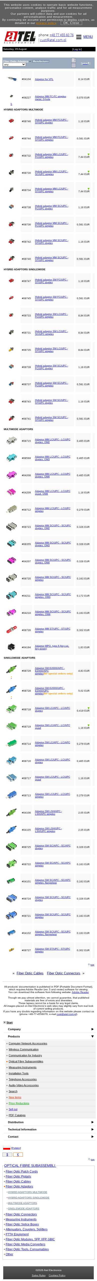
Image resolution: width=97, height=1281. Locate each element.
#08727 (26, 950)
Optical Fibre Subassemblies (26, 1061)
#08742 (26, 241)
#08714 (26, 743)
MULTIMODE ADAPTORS (22, 1203)
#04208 (26, 475)
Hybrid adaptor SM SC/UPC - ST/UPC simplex (51, 418)
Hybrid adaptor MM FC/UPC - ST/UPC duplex (51, 121)
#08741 (26, 418)
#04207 (26, 561)
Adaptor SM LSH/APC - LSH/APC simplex (48, 812)
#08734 (26, 190)
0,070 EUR (83, 97)
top (92, 964)
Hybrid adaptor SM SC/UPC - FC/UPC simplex (51, 384)
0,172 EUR (83, 595)
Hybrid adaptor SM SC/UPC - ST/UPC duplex (51, 401)
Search (13, 1091)
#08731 (26, 332)
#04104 (26, 79)
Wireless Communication (24, 1049)
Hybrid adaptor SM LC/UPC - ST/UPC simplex (51, 350)
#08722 (26, 864)
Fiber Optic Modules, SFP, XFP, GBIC (30, 1239)
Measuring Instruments (23, 1067)
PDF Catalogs (17, 1115)
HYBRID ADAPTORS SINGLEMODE (28, 1197)
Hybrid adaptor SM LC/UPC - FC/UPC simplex (51, 315)
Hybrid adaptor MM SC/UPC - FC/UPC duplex (51, 207)
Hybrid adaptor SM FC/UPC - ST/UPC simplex (51, 298)
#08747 (26, 281)
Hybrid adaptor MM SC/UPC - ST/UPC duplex (51, 241)
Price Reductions (19, 1103)
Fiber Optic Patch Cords (22, 1171)
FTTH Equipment (17, 1234)
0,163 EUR (83, 578)
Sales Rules (39, 1275)
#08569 (26, 458)
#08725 (26, 847)
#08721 (26, 916)
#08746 (26, 121)
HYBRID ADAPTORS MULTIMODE (27, 1192)
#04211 (26, 595)
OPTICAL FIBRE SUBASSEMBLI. (30, 1166)
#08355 (26, 544)
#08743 (26, 401)
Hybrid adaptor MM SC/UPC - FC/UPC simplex (51, 224)
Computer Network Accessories (28, 1043)
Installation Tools (19, 1073)
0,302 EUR (83, 630)
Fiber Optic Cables (30, 973)
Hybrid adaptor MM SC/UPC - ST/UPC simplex (51, 259)
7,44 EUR (84, 157)
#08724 (26, 898)
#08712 (26, 509)
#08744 (26, 138)
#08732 (26, 155)
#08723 (26, 527)
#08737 (26, 384)
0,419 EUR (83, 710)
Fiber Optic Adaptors (19, 1186)
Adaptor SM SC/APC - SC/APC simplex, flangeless (53, 881)
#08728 (26, 690)
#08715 (26, 441)
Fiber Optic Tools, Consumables (27, 1249)
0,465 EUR (83, 441)
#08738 (26, 207)
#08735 (26, 350)
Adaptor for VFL (44, 79)
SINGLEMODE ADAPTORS (23, 1208)
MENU (88, 37)
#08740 (26, 259)
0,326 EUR (83, 527)
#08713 (26, 795)
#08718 (26, 709)
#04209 (26, 492)
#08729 (26, 670)
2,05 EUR (84, 812)
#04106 (26, 812)
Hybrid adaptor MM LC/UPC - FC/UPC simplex (51, 155)
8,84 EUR (84, 315)
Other (9, 1254)
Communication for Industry (25, 1055)
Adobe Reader (80, 992)
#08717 (26, 778)
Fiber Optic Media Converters (25, 1244)
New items (15, 1097)
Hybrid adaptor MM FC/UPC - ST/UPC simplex (51, 138)
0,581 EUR (83, 138)
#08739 (26, 367)
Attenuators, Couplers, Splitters (27, 1229)
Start (9, 1022)
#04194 (26, 647)
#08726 (26, 630)
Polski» (16, 1148)
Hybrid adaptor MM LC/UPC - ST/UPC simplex (51, 190)
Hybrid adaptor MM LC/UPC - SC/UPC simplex (51, 173)
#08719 (26, 726)
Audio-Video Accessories (24, 1085)
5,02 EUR (84, 690)
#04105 (26, 829)
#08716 (26, 761)
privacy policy (46, 22)
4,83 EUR (84, 670)
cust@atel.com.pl (53, 39)
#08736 (26, 224)
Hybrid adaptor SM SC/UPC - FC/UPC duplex (51, 367)
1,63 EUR (84, 647)
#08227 (26, 97)
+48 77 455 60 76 (62, 34)
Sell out (13, 1109)
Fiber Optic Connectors (63, 973)
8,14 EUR (84, 79)
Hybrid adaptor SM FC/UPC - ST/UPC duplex (51, 281)
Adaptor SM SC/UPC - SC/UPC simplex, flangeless (53, 933)
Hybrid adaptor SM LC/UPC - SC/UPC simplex (51, 332)
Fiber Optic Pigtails (18, 1176)
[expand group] (73, 61)
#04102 (26, 933)
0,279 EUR (83, 509)
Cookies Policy (57, 1275)
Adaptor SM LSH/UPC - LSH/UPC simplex (48, 829)
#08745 (26, 298)
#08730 (26, 173)
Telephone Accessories (23, 1079)
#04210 (26, 613)
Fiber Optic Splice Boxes (22, 1224)
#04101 (26, 881)
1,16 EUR (84, 121)
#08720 (26, 578)
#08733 (26, 315)
